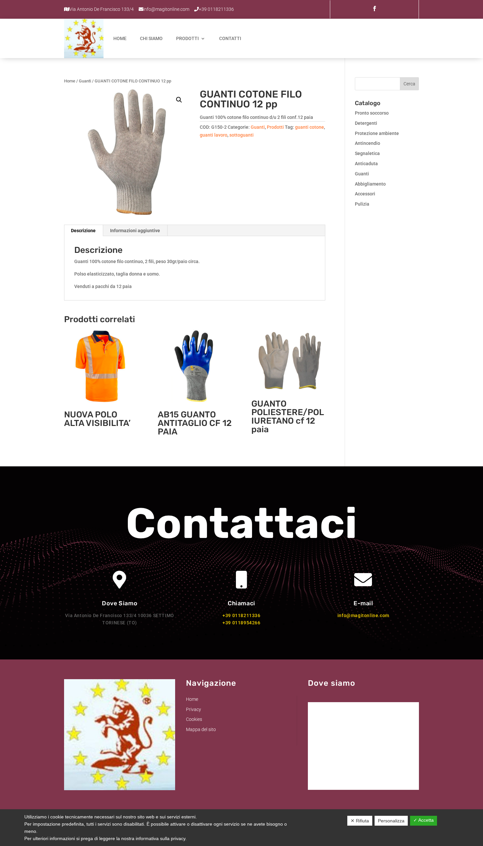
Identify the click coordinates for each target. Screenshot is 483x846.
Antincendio (367, 143)
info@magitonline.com (363, 615)
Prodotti (187, 38)
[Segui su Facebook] (374, 8)
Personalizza (391, 820)
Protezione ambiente (377, 133)
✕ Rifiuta (360, 820)
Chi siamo (151, 38)
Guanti (85, 80)
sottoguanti (241, 135)
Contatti (230, 38)
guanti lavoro (213, 135)
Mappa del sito (201, 729)
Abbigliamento (370, 184)
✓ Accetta (423, 820)
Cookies (194, 719)
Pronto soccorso (372, 113)
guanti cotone (309, 127)
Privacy (193, 709)
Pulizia (362, 204)
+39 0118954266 (241, 622)
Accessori (365, 193)
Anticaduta (366, 163)
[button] (179, 100)
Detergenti (366, 123)
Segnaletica (367, 153)
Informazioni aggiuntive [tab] (135, 230)
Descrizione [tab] (83, 230)
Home (119, 38)
